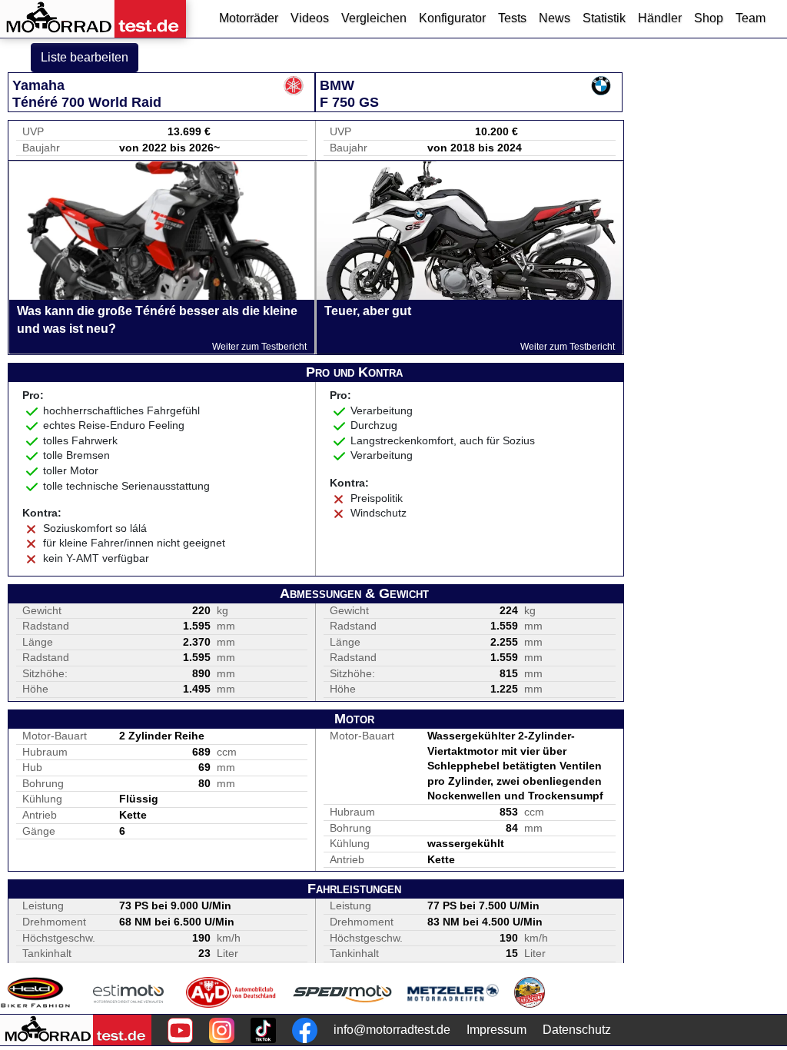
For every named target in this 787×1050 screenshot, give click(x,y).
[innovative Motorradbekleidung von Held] (35, 992)
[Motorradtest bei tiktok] (263, 1030)
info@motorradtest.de (392, 1029)
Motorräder (248, 18)
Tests (512, 18)
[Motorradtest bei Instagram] (221, 1030)
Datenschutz (577, 1029)
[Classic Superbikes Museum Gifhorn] (529, 992)
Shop (708, 18)
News (554, 18)
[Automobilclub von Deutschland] (231, 992)
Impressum (496, 1029)
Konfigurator (452, 18)
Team (750, 18)
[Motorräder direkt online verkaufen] (128, 992)
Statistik (604, 18)
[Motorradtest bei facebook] (304, 1030)
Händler (660, 18)
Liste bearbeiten (84, 57)
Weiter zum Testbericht (259, 346)
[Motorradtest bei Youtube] (180, 1030)
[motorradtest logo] (75, 1030)
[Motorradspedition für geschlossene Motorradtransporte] (342, 992)
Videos (310, 18)
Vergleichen (374, 18)
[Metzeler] (453, 992)
